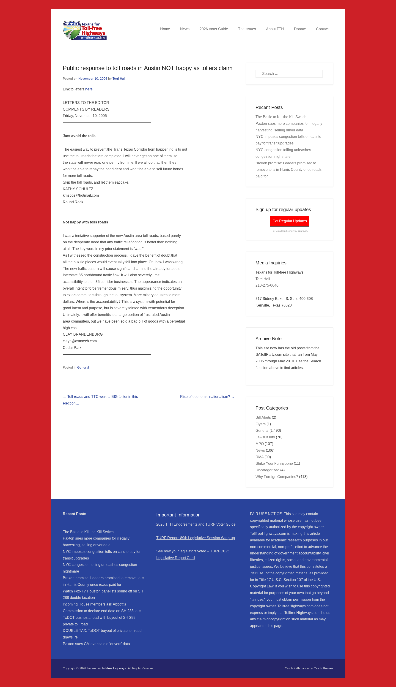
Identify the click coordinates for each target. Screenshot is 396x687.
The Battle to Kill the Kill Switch (281, 117)
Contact (322, 29)
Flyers (261, 424)
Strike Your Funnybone (274, 463)
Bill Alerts (263, 417)
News (185, 29)
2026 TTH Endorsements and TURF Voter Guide (196, 524)
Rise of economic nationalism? (207, 397)
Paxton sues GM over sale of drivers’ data (96, 644)
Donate (300, 29)
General (83, 367)
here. (89, 89)
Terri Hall (119, 78)
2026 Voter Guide (214, 29)
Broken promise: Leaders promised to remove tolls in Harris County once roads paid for (289, 169)
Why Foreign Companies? (277, 477)
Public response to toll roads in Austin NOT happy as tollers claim (148, 68)
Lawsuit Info (265, 437)
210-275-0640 (267, 285)
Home (165, 29)
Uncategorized (267, 470)
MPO (260, 444)
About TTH (275, 29)
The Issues (247, 29)
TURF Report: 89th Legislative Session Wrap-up (195, 538)
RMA (260, 457)
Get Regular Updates (289, 221)
